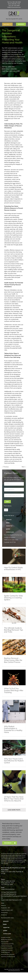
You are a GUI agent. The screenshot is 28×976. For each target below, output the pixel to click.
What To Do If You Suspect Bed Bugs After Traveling (13, 690)
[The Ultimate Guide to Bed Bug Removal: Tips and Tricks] (14, 615)
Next (23, 467)
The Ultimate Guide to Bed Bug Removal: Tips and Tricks (13, 630)
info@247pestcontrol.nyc (14, 7)
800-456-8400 (17, 2)
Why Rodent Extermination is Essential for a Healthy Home (13, 729)
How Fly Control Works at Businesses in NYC (13, 568)
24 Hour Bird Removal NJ (8, 894)
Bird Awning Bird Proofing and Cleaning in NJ (14, 897)
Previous (6, 467)
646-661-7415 (16, 3)
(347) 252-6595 (14, 71)
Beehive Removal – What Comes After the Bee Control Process (13, 660)
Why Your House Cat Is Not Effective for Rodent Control (13, 761)
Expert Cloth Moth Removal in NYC (11, 900)
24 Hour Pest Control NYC (9, 892)
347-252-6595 (15, 5)
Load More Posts (14, 810)
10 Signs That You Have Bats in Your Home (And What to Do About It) (13, 799)
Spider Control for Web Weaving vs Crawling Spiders (13, 598)
